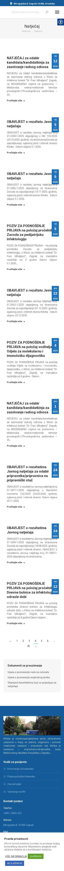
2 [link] (23, 641)
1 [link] (17, 641)
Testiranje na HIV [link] (16, 791)
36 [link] (28, 646)
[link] (47, 12)
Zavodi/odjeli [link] (14, 784)
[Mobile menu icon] (57, 12)
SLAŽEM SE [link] (35, 856)
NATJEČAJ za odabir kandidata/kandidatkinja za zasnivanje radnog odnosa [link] (28, 62)
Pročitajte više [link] (14, 100)
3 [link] (29, 641)
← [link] (10, 641)
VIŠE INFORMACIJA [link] (16, 856)
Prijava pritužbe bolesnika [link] (21, 776)
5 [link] (41, 641)
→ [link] (36, 646)
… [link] (54, 641)
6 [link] (47, 641)
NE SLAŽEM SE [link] (14, 863)
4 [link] (35, 641)
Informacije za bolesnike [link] (20, 768)
